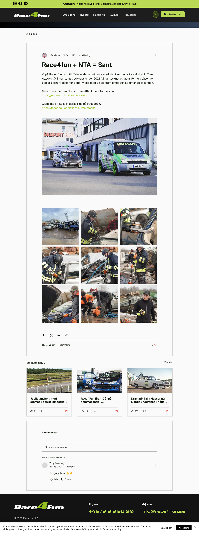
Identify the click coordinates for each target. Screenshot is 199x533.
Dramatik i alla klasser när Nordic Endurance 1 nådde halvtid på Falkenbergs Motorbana (148, 400)
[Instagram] (15, 3)
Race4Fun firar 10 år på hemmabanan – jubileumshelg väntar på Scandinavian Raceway (97, 400)
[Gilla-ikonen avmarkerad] (51, 479)
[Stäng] (195, 528)
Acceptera (184, 527)
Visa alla (168, 362)
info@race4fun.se (163, 511)
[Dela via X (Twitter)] (51, 335)
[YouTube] (26, 3)
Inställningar (166, 527)
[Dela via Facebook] (43, 335)
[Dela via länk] (66, 335)
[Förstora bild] (60, 226)
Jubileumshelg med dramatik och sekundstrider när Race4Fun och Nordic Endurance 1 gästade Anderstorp (48, 400)
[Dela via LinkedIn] (58, 335)
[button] (69, 15)
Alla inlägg (31, 33)
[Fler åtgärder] (155, 55)
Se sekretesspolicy (112, 529)
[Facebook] (20, 3)
